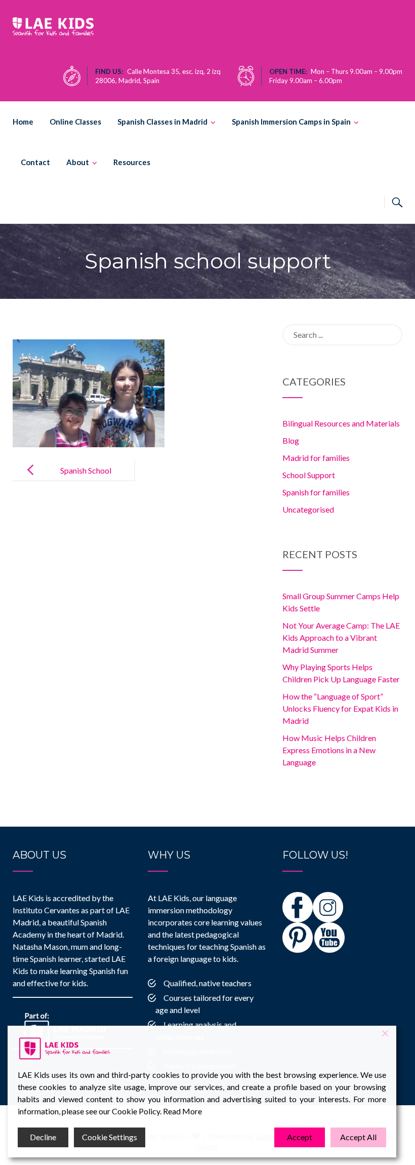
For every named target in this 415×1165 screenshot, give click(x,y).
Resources (131, 162)
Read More (182, 1111)
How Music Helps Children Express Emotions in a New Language (329, 750)
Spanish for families (316, 492)
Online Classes (75, 121)
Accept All (358, 1137)
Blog (290, 440)
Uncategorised (308, 509)
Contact (35, 162)
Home (23, 121)
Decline (43, 1137)
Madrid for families (316, 457)
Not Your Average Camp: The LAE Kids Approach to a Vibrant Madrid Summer (341, 637)
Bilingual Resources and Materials (341, 423)
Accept (299, 1137)
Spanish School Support (85, 478)
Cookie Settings (109, 1137)
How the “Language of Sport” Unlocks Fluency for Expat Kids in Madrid (340, 708)
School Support (308, 475)
